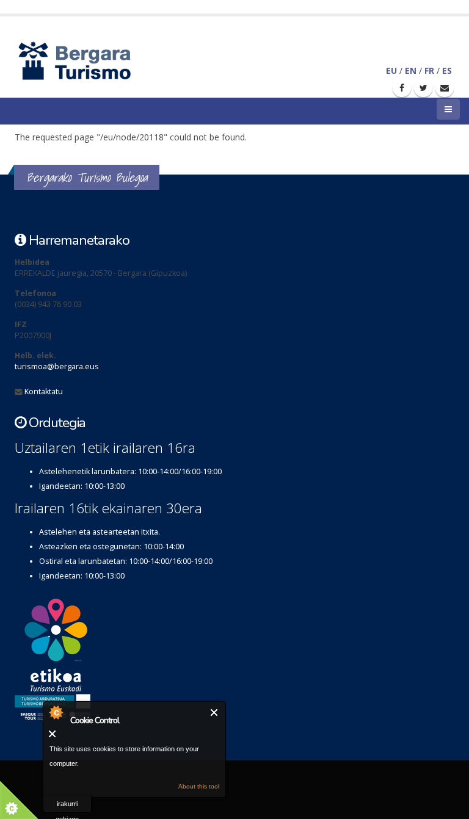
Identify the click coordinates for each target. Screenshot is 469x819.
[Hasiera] (95, 59)
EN (410, 70)
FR (429, 70)
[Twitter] (423, 88)
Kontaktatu (43, 391)
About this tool (198, 786)
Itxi (215, 712)
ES (447, 70)
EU (391, 70)
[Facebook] (402, 88)
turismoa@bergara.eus (57, 366)
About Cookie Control (55, 712)
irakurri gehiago (67, 806)
